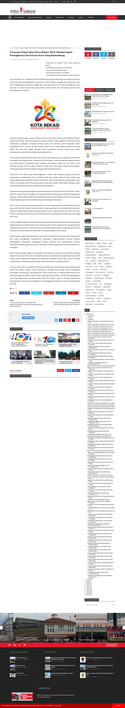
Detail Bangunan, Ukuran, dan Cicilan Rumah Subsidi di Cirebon (103, 144)
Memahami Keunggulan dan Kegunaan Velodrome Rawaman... (98, 524)
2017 (88, 586)
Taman (100, 292)
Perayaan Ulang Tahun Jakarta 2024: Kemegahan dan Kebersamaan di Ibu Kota (20, 344)
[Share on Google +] (48, 293)
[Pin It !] (73, 293)
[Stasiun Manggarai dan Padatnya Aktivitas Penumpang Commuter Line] (47, 631)
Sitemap (46, 1)
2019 (88, 584)
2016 (88, 587)
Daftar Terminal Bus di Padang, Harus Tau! (99, 328)
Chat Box (40, 1)
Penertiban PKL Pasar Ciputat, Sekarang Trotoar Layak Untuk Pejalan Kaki (44, 361)
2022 (88, 582)
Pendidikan (106, 275)
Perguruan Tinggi (98, 278)
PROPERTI (91, 17)
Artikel (98, 243)
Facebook (76, 370)
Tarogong (101, 295)
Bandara (105, 243)
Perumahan (109, 278)
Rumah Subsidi (90, 289)
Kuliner (100, 263)
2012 (88, 594)
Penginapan (89, 278)
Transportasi (106, 298)
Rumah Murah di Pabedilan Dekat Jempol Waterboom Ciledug (102, 95)
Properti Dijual (96, 281)
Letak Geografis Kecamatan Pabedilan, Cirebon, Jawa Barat (63, 75)
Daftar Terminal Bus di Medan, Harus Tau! (99, 331)
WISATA (48, 17)
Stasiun (94, 292)
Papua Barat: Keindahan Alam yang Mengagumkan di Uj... (97, 363)
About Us (17, 1)
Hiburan (94, 258)
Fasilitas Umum (90, 252)
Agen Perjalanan (90, 243)
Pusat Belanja (108, 284)
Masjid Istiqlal (20, 665)
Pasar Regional (90, 272)
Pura (101, 284)
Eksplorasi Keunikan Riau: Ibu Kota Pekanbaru (100, 450)
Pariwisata (103, 269)
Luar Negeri (107, 263)
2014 (88, 591)
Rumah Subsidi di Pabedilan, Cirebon (56, 70)
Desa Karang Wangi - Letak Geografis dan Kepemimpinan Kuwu (103, 163)
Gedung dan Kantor (91, 255)
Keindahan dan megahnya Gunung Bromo (99, 436)
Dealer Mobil (104, 249)
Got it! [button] (119, 705)
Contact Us (56, 1)
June (89, 319)
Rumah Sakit (106, 287)
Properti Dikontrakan (91, 284)
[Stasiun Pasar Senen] (78, 631)
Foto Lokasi (19, 673)
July (89, 317)
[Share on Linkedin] (60, 293)
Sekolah (109, 289)
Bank (111, 243)
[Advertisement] (81, 9)
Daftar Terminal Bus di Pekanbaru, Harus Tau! (100, 324)
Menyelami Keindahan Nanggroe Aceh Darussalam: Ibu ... (98, 466)
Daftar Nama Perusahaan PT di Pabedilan (57, 72)
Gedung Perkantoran (104, 255)
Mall (96, 266)
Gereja (87, 258)
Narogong (95, 269)
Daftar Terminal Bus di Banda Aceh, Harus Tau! (100, 333)
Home (12, 1)
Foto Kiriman (99, 252)
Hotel (99, 258)
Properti (88, 281)
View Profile (28, 317)
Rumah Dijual (97, 287)
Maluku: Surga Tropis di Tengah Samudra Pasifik (101, 366)
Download (31, 1)
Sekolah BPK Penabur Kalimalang (102, 217)
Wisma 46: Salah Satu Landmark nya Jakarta (99, 475)
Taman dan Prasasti (91, 295)
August (90, 316)
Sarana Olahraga (100, 289)
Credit (50, 1)
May (89, 579)
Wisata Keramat (99, 304)
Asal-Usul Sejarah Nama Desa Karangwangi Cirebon (101, 172)
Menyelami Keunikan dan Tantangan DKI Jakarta (101, 406)
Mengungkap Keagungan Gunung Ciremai (99, 434)
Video (99, 301)
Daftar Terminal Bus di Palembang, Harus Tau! (100, 329)
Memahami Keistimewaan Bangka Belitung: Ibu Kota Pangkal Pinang (102, 181)
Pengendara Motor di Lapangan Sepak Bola (66, 362)
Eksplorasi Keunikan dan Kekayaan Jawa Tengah (101, 403)
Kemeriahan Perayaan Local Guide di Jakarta (19, 362)
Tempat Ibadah (90, 298)
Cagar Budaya (95, 249)
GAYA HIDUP (60, 17)
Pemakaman (89, 275)
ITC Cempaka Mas (97, 208)
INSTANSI (71, 17)
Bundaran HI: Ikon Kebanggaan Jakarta (98, 499)
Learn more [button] (57, 705)
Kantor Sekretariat (103, 261)
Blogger (60, 370)
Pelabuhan (110, 272)
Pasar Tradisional (100, 272)
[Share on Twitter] (36, 293)
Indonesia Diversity (109, 258)
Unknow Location (90, 301)
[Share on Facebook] (24, 293)
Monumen (108, 266)
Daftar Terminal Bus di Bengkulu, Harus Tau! (100, 326)
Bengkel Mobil (102, 246)
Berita (16, 48)
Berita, (37, 59)
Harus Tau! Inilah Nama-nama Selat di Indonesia (101, 335)
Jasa (87, 261)
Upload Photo (24, 1)
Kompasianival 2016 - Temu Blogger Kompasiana (67, 345)
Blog (36, 1)
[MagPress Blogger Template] (23, 9)
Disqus (68, 370)
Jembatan (93, 261)
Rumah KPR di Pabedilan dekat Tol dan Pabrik (59, 67)
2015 (88, 589)
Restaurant (89, 287)
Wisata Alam (89, 304)
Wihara (105, 301)
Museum (88, 269)
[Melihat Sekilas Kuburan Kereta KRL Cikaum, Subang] (15, 628)
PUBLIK (81, 17)
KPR (95, 263)
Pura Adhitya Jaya (21, 657)
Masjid (101, 266)
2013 (88, 593)
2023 (88, 580)
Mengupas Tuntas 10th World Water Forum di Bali (44, 345)
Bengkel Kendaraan (91, 246)
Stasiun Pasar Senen (73, 640)
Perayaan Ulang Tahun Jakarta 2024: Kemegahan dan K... (97, 573)
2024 (88, 314)
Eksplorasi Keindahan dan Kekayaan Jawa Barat (100, 405)
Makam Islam (89, 266)
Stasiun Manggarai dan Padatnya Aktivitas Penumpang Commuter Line (45, 638)
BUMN (87, 249)
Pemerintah (98, 275)
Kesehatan (88, 263)
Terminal (98, 298)
